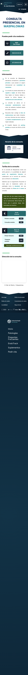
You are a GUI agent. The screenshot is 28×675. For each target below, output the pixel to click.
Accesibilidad (4, 305)
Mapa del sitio (18, 305)
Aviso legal (3, 297)
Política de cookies (5, 301)
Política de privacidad (19, 297)
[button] (25, 4)
